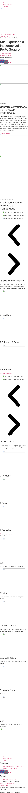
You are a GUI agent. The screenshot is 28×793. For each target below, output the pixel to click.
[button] (14, 235)
